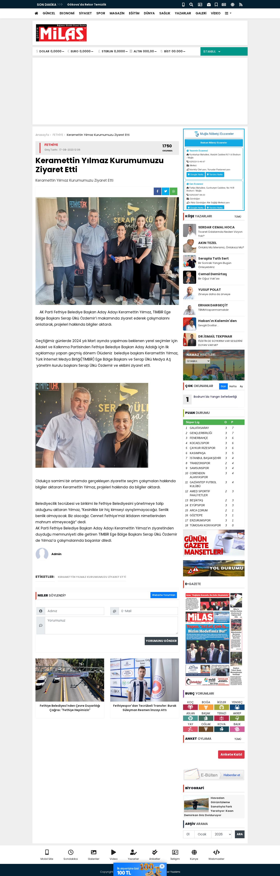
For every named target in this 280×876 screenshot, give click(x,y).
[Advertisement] (170, 33)
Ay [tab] (241, 386)
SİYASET (85, 13)
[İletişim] (200, 4)
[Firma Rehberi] (209, 4)
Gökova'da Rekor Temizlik (86, 4)
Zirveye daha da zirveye (214, 294)
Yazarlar (133, 859)
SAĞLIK (164, 13)
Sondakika (71, 859)
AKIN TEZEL (207, 242)
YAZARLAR (183, 13)
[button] (228, 13)
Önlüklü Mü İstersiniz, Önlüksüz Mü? (221, 247)
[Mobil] (183, 4)
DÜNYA (149, 13)
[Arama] (191, 4)
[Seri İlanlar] (216, 4)
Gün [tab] (223, 386)
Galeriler (93, 859)
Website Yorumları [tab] (163, 595)
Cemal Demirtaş (212, 274)
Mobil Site (47, 859)
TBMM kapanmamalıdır (213, 310)
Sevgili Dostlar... (208, 325)
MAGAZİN (117, 13)
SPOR (100, 13)
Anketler (154, 859)
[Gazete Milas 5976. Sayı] (214, 639)
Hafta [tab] (233, 386)
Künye (194, 859)
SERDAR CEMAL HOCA (216, 227)
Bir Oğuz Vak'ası (209, 279)
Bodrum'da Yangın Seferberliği (211, 399)
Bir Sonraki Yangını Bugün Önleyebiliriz (214, 265)
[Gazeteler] (224, 4)
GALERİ (201, 13)
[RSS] (241, 4)
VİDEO (216, 13)
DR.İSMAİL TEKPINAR (215, 336)
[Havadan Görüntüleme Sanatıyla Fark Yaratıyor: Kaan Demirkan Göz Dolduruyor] (196, 804)
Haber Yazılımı (170, 872)
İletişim (175, 859)
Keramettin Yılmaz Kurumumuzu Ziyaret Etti (92, 577)
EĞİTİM (134, 13)
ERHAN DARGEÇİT (213, 305)
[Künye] (232, 4)
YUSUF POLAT (209, 289)
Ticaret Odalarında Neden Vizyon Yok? (220, 234)
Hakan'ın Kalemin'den (217, 320)
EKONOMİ (67, 13)
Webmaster (216, 859)
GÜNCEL (49, 13)
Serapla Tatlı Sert (213, 258)
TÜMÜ (237, 216)
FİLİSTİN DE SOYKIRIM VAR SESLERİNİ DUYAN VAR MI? (220, 343)
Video (114, 859)
